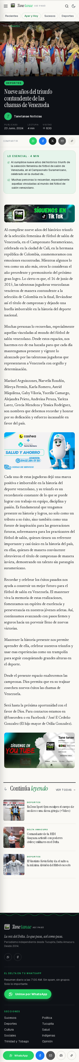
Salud (46, 1029)
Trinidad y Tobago (16, 1041)
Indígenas (48, 1035)
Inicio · (7, 25)
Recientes (11, 16)
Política (47, 1018)
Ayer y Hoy (31, 16)
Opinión (47, 1041)
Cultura (9, 1029)
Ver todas (64, 790)
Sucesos (49, 16)
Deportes (68, 16)
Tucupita (48, 1024)
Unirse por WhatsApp (31, 994)
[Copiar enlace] (72, 141)
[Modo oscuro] (73, 6)
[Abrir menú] (5, 6)
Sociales (10, 1035)
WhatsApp (21, 1055)
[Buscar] (67, 6)
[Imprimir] (61, 1055)
